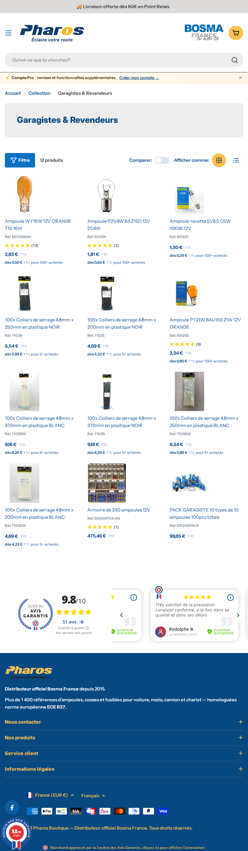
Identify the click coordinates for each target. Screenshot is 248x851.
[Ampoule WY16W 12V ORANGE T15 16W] (24, 194)
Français (90, 795)
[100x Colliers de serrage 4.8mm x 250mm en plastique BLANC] (189, 391)
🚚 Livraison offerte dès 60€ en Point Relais (122, 6)
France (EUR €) (51, 795)
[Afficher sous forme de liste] (236, 160)
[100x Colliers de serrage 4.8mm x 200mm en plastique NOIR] (107, 293)
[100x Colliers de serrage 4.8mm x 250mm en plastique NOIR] (24, 293)
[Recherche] (234, 60)
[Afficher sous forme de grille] (219, 160)
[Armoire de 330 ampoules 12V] (107, 483)
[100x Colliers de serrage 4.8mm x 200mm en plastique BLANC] (24, 483)
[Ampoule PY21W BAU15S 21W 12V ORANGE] (189, 293)
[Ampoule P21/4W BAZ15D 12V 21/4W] (107, 194)
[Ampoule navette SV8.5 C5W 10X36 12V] (189, 194)
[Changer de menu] (8, 33)
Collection (39, 93)
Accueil (13, 93)
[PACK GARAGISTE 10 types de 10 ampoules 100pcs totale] (189, 483)
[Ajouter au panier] (24, 206)
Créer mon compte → (139, 77)
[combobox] (124, 60)
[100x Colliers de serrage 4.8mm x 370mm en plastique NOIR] (107, 391)
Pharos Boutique (51, 828)
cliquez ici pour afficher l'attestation (173, 847)
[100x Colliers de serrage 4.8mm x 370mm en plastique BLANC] (24, 391)
